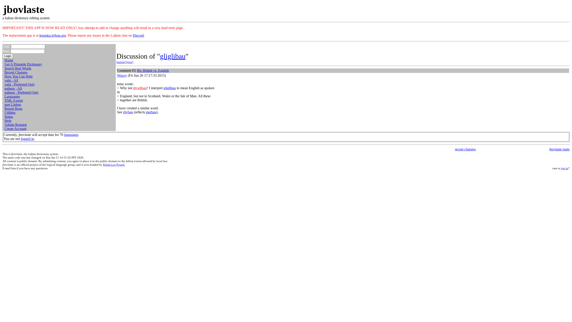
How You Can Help (18, 76)
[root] (129, 62)
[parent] (121, 62)
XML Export (13, 100)
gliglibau (172, 56)
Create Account (15, 129)
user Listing (12, 104)
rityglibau (140, 88)
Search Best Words (17, 68)
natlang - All (13, 88)
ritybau (128, 112)
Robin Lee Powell (114, 164)
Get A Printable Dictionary (23, 64)
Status (8, 117)
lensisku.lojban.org (52, 35)
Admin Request (15, 125)
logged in (27, 139)
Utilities (9, 112)
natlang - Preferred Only (21, 92)
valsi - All (11, 80)
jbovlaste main (559, 149)
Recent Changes (15, 72)
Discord (138, 35)
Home (8, 60)
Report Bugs (13, 108)
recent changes (465, 149)
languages (71, 135)
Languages (12, 96)
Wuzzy (122, 75)
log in (564, 168)
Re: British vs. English (153, 70)
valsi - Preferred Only (19, 84)
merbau (151, 112)
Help (7, 121)
